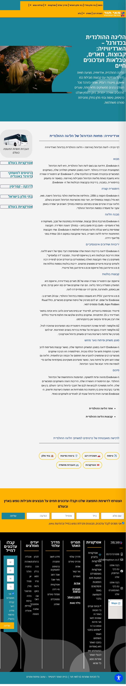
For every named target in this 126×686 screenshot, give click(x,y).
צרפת (28, 600)
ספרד (29, 581)
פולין (29, 586)
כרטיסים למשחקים (55, 568)
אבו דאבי (37, 597)
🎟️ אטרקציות (92, 465)
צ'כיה (29, 595)
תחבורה (56, 561)
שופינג (57, 604)
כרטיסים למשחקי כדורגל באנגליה (20, 174)
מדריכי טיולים (74, 561)
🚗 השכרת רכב (92, 455)
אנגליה (28, 556)
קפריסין (28, 605)
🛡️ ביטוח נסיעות (69, 455)
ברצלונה (35, 561)
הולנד (28, 571)
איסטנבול (35, 604)
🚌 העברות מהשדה (69, 465)
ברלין (36, 571)
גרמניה (28, 566)
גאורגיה (28, 561)
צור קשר (76, 571)
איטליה (28, 610)
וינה (37, 566)
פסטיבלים (55, 599)
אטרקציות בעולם (20, 163)
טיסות (100, 5)
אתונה (36, 609)
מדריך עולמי (62, 5)
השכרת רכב (97, 13)
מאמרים (76, 576)
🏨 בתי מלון (47, 455)
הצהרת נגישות (76, 590)
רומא (36, 576)
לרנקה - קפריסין (21, 186)
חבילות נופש (38, 5)
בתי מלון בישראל (75, 5)
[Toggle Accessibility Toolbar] (118, 678)
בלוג (79, 13)
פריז (37, 581)
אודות (77, 566)
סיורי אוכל (55, 579)
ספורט (88, 13)
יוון (30, 576)
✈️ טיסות (112, 455)
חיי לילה (56, 589)
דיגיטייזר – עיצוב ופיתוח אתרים (41, 676)
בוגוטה (36, 613)
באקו (36, 591)
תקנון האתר (73, 597)
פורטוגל (27, 591)
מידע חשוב (55, 556)
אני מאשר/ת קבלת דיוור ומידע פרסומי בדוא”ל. (10, 606)
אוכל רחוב (55, 574)
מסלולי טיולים (54, 594)
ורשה (36, 586)
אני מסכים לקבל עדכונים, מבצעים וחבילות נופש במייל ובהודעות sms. (84, 523)
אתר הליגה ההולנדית (101, 408)
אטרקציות (52, 5)
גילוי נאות (75, 603)
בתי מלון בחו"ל (90, 5)
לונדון (36, 556)
